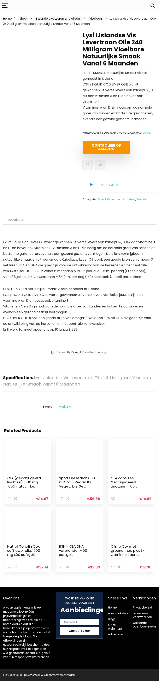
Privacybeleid (142, 607)
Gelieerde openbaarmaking (145, 625)
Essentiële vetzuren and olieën (58, 19)
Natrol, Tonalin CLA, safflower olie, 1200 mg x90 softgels (23, 550)
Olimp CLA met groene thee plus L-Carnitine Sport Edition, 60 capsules (128, 552)
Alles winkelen (118, 613)
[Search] (153, 5)
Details (146, 132)
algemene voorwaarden (142, 615)
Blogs (112, 619)
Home (7, 19)
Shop (23, 19)
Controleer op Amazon (106, 147)
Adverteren (116, 634)
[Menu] (5, 5)
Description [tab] (16, 220)
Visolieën (95, 19)
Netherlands (109, 185)
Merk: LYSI (65, 407)
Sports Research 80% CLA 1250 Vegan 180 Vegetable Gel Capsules (77, 484)
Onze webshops (115, 627)
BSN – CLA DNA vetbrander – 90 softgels (73, 550)
